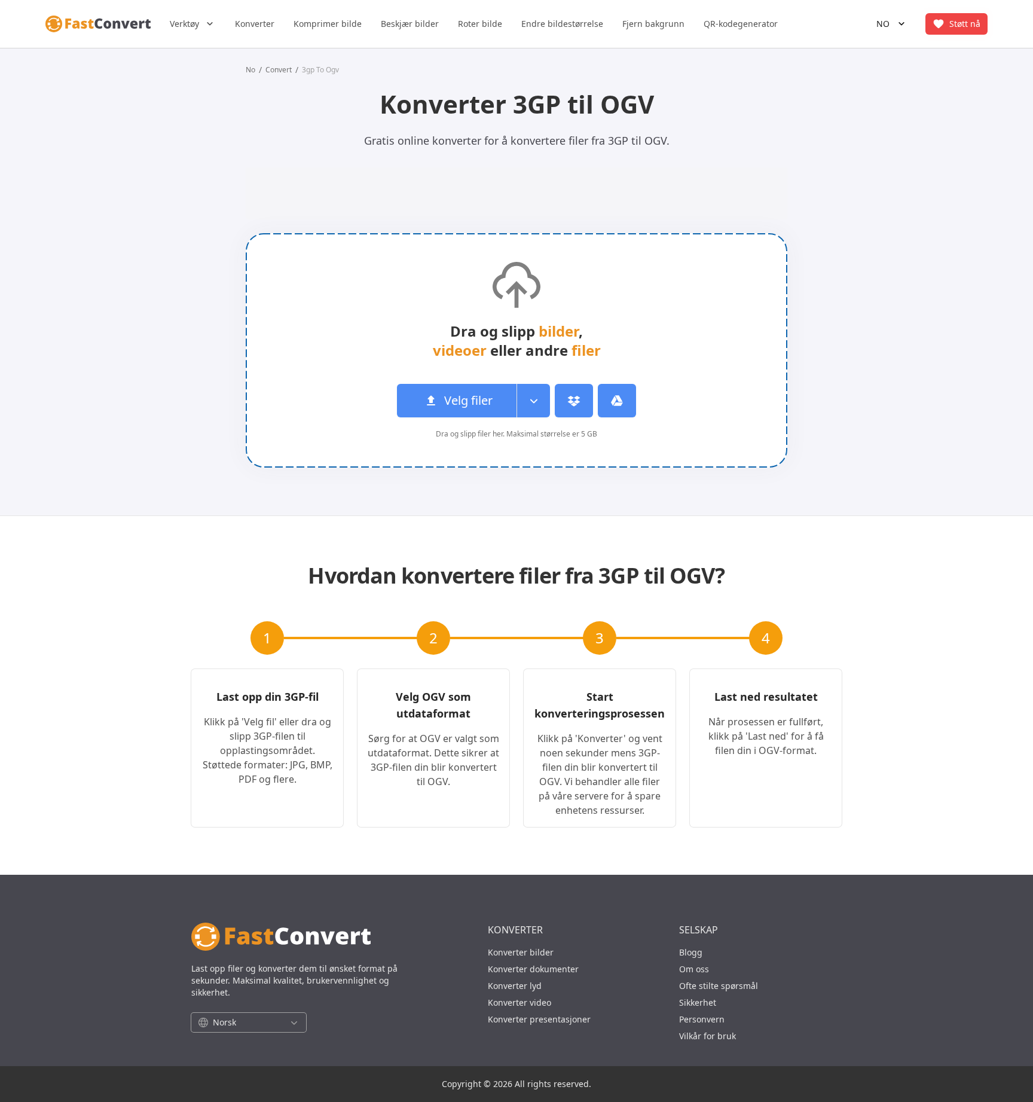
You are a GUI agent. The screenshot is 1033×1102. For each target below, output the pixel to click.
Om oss (694, 969)
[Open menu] (533, 400)
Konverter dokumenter (533, 969)
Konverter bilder (521, 952)
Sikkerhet (697, 1002)
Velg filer (468, 400)
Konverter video (519, 1002)
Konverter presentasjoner (539, 1019)
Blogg (690, 952)
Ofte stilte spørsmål (718, 985)
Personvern (702, 1019)
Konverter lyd (515, 985)
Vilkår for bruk (707, 1036)
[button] (192, 24)
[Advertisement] (120, 263)
